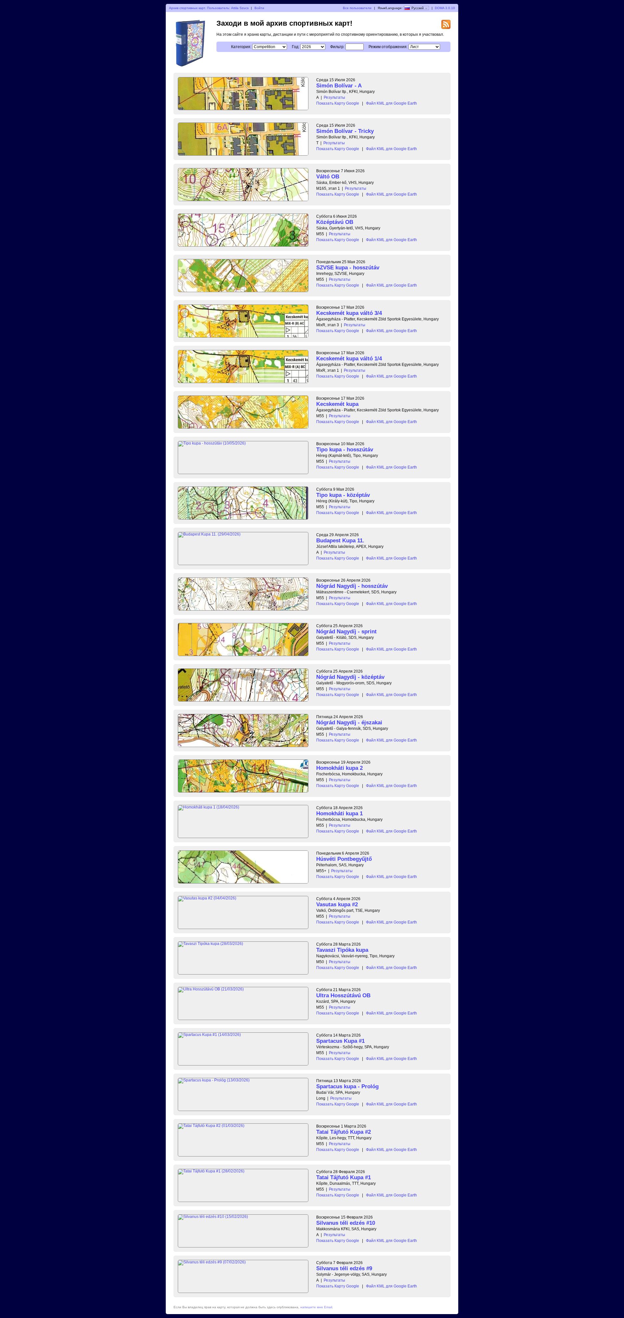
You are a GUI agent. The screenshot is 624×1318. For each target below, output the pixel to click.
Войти (259, 8)
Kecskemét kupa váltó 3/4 (349, 313)
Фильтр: (337, 47)
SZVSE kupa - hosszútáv (347, 268)
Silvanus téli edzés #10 (345, 1223)
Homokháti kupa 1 (339, 813)
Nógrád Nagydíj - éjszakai (349, 722)
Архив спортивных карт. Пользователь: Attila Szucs (209, 8)
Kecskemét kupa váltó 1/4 (349, 358)
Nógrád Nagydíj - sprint (346, 631)
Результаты (334, 97)
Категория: (241, 47)
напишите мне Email (316, 1307)
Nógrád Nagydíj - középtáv (350, 677)
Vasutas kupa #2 (337, 904)
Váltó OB (327, 177)
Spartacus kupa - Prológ (347, 1086)
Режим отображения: (388, 47)
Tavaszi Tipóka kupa (342, 950)
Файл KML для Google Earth (391, 103)
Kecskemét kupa (337, 404)
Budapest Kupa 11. (340, 540)
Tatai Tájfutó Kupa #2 (343, 1132)
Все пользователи (357, 8)
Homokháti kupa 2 (339, 768)
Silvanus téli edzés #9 (344, 1268)
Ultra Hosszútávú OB (343, 995)
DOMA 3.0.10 (445, 8)
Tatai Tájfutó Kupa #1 (343, 1177)
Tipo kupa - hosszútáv (344, 449)
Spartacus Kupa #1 (340, 1041)
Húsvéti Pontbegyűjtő (344, 859)
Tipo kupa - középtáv (343, 495)
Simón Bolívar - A (339, 86)
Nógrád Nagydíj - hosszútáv (352, 586)
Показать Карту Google (337, 103)
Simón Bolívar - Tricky (345, 131)
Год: (295, 47)
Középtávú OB (334, 222)
